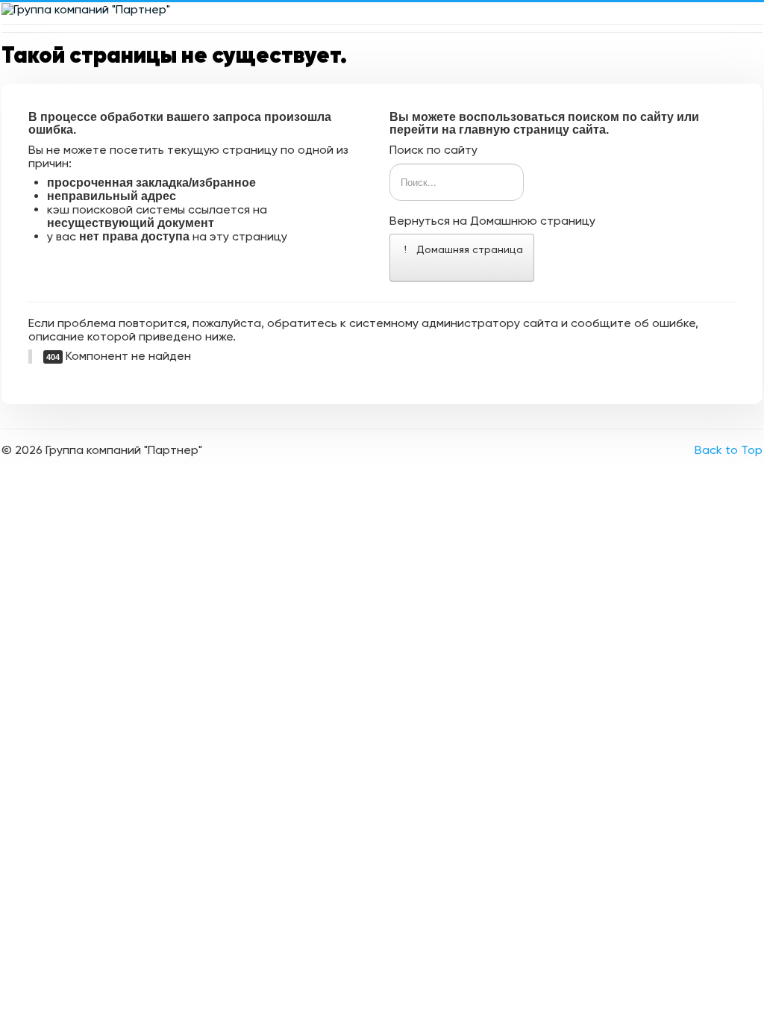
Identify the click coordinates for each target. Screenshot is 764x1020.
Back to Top (729, 450)
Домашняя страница (468, 249)
